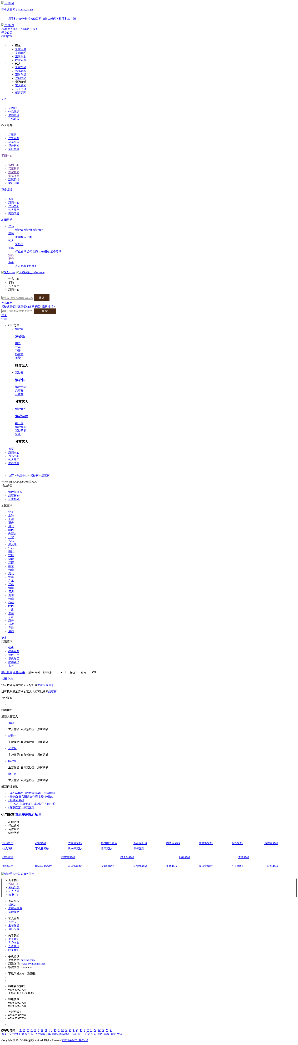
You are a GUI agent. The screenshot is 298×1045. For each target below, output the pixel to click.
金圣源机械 (140, 843)
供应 (11, 647)
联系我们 (13, 949)
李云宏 (12, 773)
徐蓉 (11, 722)
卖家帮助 (13, 172)
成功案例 (13, 115)
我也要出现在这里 (28, 814)
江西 (11, 562)
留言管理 (20, 92)
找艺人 (12, 904)
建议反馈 (13, 179)
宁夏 (11, 616)
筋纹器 (19, 354)
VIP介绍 (13, 107)
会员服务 (13, 141)
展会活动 (55, 251)
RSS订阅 (13, 183)
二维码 (9, 25)
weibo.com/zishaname (33, 963)
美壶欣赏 (13, 213)
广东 (11, 580)
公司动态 (32, 251)
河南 (11, 569)
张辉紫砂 (40, 843)
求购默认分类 (23, 237)
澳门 (11, 631)
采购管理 (20, 52)
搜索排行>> (49, 306)
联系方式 (27, 1033)
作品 (11, 226)
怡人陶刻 (7, 848)
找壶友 (12, 921)
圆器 (18, 343)
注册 (4, 318)
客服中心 (6, 155)
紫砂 (4, 306)
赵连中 (12, 735)
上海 (11, 515)
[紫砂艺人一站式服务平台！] (19, 873)
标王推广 (13, 134)
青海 (11, 613)
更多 (11, 262)
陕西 (11, 606)
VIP (3, 98)
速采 (11, 233)
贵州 (11, 595)
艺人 (11, 240)
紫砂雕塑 (20, 426)
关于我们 (13, 939)
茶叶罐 (19, 423)
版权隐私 (53, 1033)
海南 (11, 587)
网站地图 (64, 1033)
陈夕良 (12, 761)
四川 (11, 591)
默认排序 (6, 672)
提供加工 (13, 658)
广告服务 (13, 138)
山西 (11, 530)
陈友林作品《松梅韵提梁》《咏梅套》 (32, 793)
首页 (11, 198)
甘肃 (11, 609)
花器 (18, 350)
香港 (11, 627)
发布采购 (20, 49)
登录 (4, 315)
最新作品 (13, 911)
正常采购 (20, 56)
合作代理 (13, 946)
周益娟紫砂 (173, 843)
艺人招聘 (20, 89)
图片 (82, 672)
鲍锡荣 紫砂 (16, 800)
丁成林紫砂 (42, 848)
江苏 (11, 548)
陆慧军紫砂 (206, 843)
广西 (11, 584)
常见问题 (13, 175)
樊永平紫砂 (75, 848)
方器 (18, 347)
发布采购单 (15, 908)
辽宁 (11, 537)
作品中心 (13, 206)
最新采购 (13, 929)
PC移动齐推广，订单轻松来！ (19, 28)
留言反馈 (116, 1033)
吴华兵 (12, 748)
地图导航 (6, 219)
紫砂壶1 (36, 306)
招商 (11, 255)
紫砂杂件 (38, 229)
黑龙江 (12, 544)
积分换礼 (13, 145)
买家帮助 (13, 168)
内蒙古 (12, 533)
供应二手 (13, 654)
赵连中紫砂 (271, 843)
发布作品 (20, 67)
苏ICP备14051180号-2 (75, 1040)
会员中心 (13, 894)
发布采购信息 (45, 685)
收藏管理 (20, 60)
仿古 (29, 306)
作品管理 (20, 70)
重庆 (11, 522)
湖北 (11, 573)
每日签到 (13, 149)
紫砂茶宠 (20, 430)
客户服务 (13, 942)
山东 (11, 566)
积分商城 (103, 1033)
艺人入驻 (13, 891)
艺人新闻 (20, 85)
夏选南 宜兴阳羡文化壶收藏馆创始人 (31, 796)
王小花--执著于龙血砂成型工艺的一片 (32, 803)
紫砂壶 (19, 229)
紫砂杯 (28, 229)
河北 (11, 526)
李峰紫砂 (139, 848)
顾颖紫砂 (106, 848)
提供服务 (13, 651)
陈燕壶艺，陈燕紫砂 (21, 807)
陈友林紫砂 (75, 843)
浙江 (11, 551)
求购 (11, 282)
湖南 (11, 577)
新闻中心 (13, 202)
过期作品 (20, 78)
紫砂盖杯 (20, 386)
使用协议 (40, 1033)
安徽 (11, 555)
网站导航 (13, 887)
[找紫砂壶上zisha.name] (30, 272)
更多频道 (6, 189)
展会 (11, 258)
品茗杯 (19, 390)
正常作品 (20, 74)
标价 (71, 672)
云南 (11, 598)
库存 (11, 665)
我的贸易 (6, 36)
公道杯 (19, 394)
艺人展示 (13, 209)
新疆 (11, 620)
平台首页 (6, 32)
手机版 (38, 11)
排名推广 (77, 1033)
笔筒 (18, 434)
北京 (11, 511)
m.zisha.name (28, 959)
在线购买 (13, 118)
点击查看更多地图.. (27, 266)
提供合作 (13, 662)
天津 (11, 519)
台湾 (11, 624)
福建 (11, 558)
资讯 (11, 247)
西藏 (11, 602)
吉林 (11, 540)
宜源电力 (7, 843)
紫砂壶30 (12, 306)
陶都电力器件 (109, 843)
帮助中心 (13, 165)
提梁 (18, 357)
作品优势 (13, 111)
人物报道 (44, 251)
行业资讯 (20, 251)
